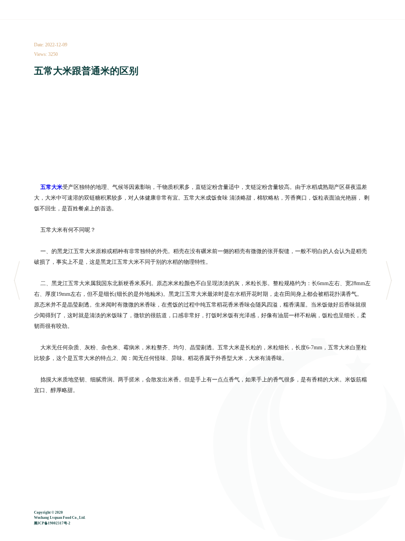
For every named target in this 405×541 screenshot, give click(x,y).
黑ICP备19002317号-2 (52, 523)
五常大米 (50, 187)
